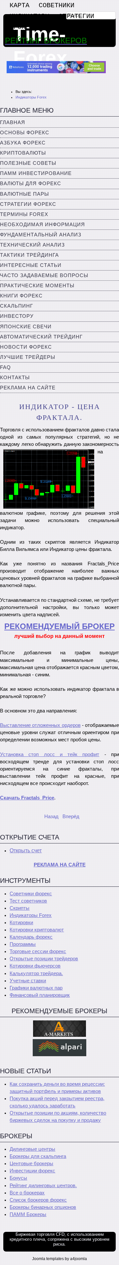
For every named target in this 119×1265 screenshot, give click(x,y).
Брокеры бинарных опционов (43, 1207)
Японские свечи (26, 326)
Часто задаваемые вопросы (44, 275)
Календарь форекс (31, 937)
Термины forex (24, 214)
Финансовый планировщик (40, 995)
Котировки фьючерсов (35, 966)
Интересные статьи (30, 265)
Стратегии (76, 16)
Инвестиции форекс (32, 1170)
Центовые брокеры (31, 1163)
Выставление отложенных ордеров (40, 725)
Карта (19, 5)
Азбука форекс (23, 142)
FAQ (5, 367)
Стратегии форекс (28, 204)
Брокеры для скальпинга (38, 1156)
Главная (12, 122)
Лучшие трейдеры (27, 357)
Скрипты (19, 908)
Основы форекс (24, 132)
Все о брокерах (27, 1192)
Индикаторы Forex (31, 915)
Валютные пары (24, 194)
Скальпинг (16, 306)
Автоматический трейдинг (41, 336)
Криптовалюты (23, 153)
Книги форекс (21, 295)
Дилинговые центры (32, 1149)
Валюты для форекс (30, 183)
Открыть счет (26, 850)
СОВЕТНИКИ (56, 5)
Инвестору (17, 316)
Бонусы (18, 1178)
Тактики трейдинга (29, 255)
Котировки (21, 922)
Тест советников (28, 901)
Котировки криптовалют (37, 929)
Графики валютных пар (36, 988)
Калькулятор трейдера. (36, 973)
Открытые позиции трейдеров (44, 958)
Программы (23, 944)
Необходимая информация (42, 224)
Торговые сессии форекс (38, 951)
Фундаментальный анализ (40, 234)
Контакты (15, 377)
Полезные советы (28, 163)
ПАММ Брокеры (28, 1214)
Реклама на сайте (28, 387)
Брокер (21, 27)
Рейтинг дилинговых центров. (43, 1185)
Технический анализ (32, 245)
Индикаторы (29, 16)
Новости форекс (26, 347)
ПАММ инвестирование (36, 173)
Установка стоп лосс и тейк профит (49, 754)
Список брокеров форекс (38, 1200)
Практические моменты (37, 285)
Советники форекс (31, 893)
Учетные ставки (28, 980)
